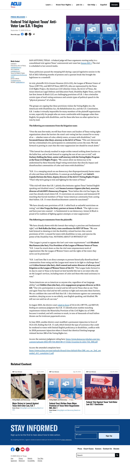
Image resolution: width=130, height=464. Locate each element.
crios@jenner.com (16, 80)
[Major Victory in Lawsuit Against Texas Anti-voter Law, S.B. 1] (28, 392)
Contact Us (107, 449)
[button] (30, 34)
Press (80, 449)
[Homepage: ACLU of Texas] (17, 5)
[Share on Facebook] (22, 35)
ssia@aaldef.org (20, 82)
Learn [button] (48, 5)
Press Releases (18, 17)
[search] (117, 455)
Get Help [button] (91, 5)
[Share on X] (26, 35)
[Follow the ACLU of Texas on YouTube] (22, 450)
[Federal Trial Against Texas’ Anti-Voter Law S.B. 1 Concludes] (102, 392)
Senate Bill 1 (86, 63)
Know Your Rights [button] (63, 5)
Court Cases (89, 449)
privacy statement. (66, 439)
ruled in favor (63, 305)
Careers (98, 449)
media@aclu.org (15, 71)
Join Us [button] (79, 5)
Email (78, 427)
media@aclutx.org (16, 67)
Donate (114, 5)
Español (103, 5)
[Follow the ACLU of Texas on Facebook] (13, 450)
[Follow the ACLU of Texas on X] (18, 450)
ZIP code (79, 434)
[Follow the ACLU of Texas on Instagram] (27, 450)
